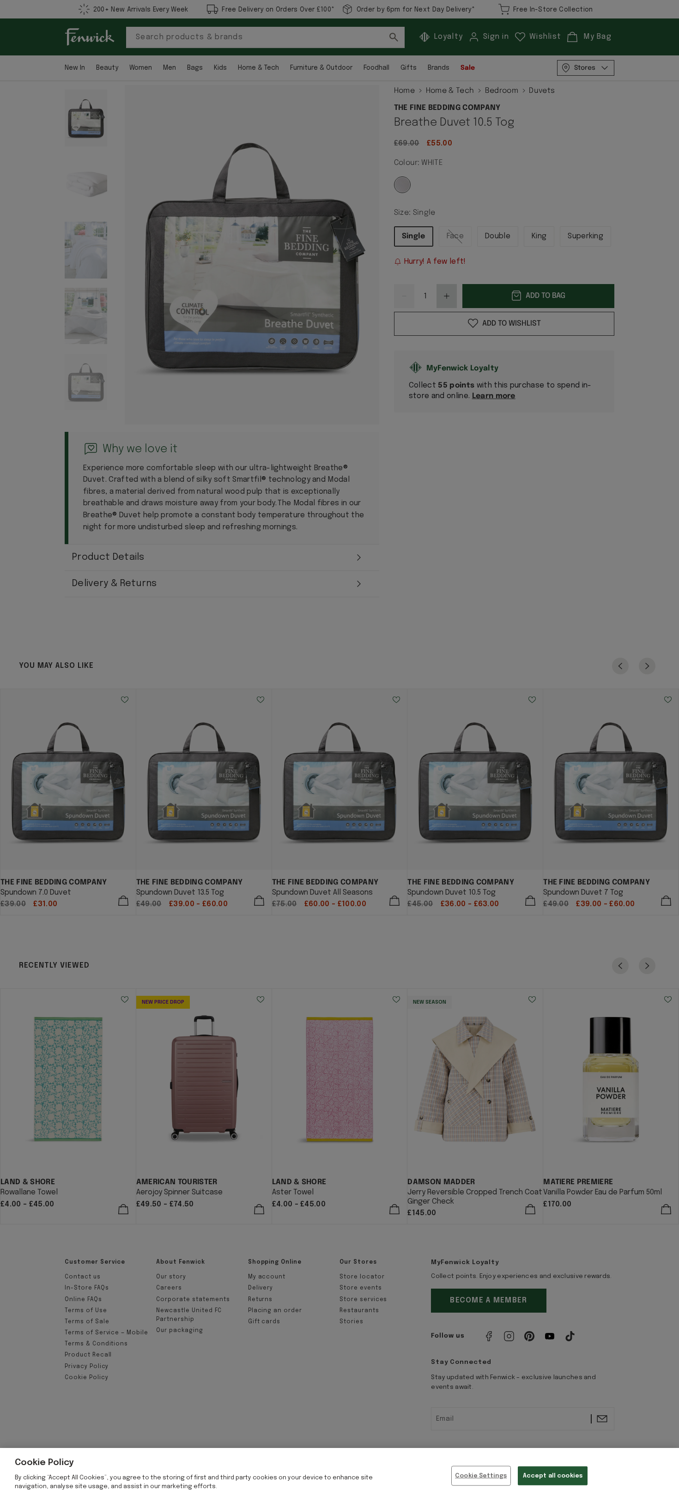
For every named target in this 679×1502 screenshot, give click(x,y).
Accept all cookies (552, 1475)
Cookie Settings (481, 1475)
